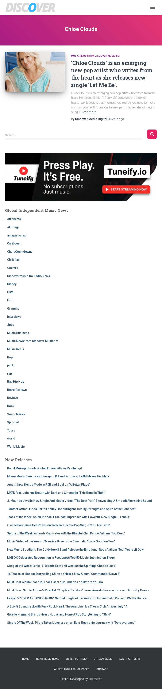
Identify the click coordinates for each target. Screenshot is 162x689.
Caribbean (14, 243)
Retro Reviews (17, 389)
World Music (16, 446)
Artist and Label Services (71, 669)
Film (10, 300)
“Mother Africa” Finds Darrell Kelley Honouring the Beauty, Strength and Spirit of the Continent (71, 509)
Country (12, 268)
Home (25, 658)
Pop (10, 357)
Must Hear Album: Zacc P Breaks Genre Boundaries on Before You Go (55, 582)
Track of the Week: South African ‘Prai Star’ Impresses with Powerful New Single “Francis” (68, 517)
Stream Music (103, 658)
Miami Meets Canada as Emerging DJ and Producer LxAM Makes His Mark (58, 476)
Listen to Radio (76, 658)
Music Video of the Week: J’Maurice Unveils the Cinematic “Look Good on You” (61, 541)
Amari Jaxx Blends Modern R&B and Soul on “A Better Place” (48, 484)
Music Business (18, 333)
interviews (14, 316)
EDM (10, 292)
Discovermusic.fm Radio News (28, 276)
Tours (11, 430)
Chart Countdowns (19, 251)
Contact (102, 669)
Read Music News (47, 658)
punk (10, 365)
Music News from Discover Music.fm (95, 55)
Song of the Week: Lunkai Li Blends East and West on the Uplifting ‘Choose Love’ (61, 565)
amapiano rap (16, 235)
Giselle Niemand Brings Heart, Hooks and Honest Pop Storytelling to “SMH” (59, 614)
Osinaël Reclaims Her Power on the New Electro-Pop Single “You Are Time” (58, 525)
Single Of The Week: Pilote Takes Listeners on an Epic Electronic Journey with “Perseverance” (71, 622)
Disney (11, 284)
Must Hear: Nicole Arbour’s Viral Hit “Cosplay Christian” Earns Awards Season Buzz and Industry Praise (78, 590)
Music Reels (15, 349)
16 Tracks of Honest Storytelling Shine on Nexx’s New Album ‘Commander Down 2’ (63, 574)
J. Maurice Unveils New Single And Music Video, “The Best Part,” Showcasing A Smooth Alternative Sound (79, 500)
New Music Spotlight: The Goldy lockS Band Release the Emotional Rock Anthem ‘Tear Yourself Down (76, 549)
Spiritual (13, 422)
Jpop (10, 324)
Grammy (13, 308)
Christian (13, 259)
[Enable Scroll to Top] (153, 680)
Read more (88, 112)
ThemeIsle (95, 679)
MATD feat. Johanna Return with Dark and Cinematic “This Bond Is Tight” (56, 492)
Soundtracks (16, 414)
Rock (10, 406)
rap (9, 373)
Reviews (13, 397)
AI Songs (13, 227)
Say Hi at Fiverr (129, 658)
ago (116, 119)
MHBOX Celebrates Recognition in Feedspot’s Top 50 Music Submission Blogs (61, 557)
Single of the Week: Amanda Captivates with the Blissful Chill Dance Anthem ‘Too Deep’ (66, 533)
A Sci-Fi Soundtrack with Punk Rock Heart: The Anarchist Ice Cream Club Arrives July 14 (67, 606)
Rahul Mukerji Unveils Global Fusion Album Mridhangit (44, 468)
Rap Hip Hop (15, 381)
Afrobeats (14, 219)
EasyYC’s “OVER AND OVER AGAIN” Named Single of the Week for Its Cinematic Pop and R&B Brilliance (77, 598)
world (11, 438)
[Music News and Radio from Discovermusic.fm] (32, 7)
